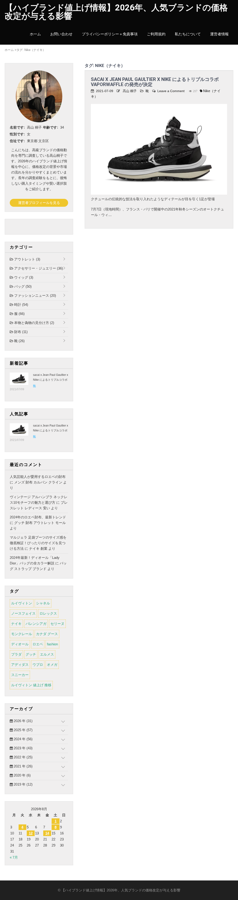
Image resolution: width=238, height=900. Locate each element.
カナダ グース (47, 634)
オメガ (52, 665)
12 (31, 833)
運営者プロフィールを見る (39, 203)
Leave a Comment (171, 91)
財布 (20, 332)
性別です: (17, 134)
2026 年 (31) (23, 721)
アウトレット (26, 259)
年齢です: (50, 127)
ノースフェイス (23, 613)
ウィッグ (23, 277)
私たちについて (188, 34)
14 (47, 833)
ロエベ (38, 644)
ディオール (20, 644)
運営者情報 (219, 34)
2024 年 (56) (23, 739)
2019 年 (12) (23, 784)
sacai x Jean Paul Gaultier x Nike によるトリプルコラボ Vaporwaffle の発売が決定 (155, 82)
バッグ (22, 286)
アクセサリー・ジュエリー (38, 268)
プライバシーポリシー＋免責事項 (110, 34)
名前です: (17, 127)
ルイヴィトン (21, 603)
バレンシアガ (36, 624)
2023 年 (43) (23, 748)
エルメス (47, 654)
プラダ (16, 654)
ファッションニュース (34, 295)
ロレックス (48, 613)
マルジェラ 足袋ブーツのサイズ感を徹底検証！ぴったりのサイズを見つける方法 (38, 542)
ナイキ (16, 624)
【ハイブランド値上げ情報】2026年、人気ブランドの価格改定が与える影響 (116, 12)
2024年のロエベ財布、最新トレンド (38, 517)
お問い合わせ (61, 34)
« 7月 (14, 857)
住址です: (17, 141)
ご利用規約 (156, 34)
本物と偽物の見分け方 (33, 323)
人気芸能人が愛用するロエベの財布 (38, 477)
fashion (52, 644)
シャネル (43, 603)
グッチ (31, 654)
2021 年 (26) (23, 766)
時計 (20, 305)
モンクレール (21, 634)
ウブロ (38, 665)
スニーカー (20, 675)
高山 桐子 (130, 91)
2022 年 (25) (23, 757)
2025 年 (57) (23, 730)
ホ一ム (35, 34)
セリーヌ (57, 624)
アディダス (20, 665)
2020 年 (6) (22, 775)
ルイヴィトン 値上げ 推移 (31, 685)
